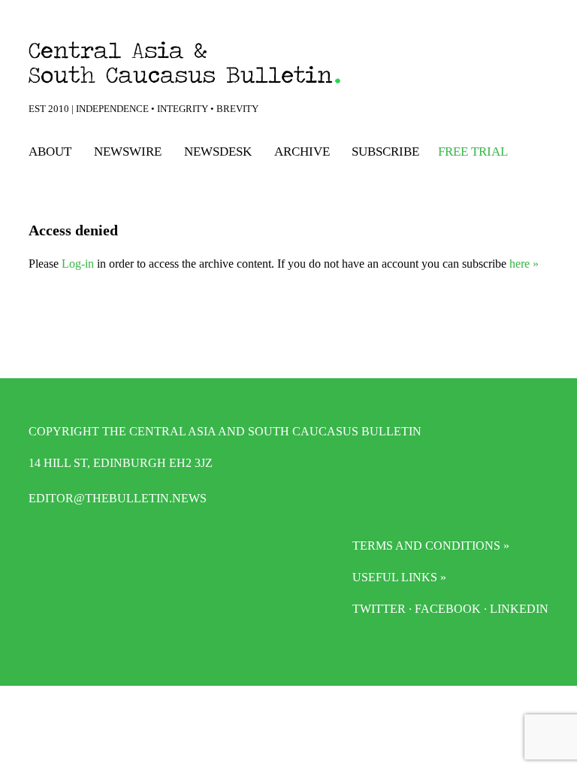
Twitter (379, 608)
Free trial (473, 151)
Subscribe (385, 151)
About (50, 151)
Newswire (128, 151)
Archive (302, 151)
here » (524, 263)
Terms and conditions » (430, 545)
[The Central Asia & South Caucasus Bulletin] (223, 62)
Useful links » (399, 577)
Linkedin (519, 608)
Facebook (448, 608)
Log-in (78, 263)
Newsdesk (218, 151)
